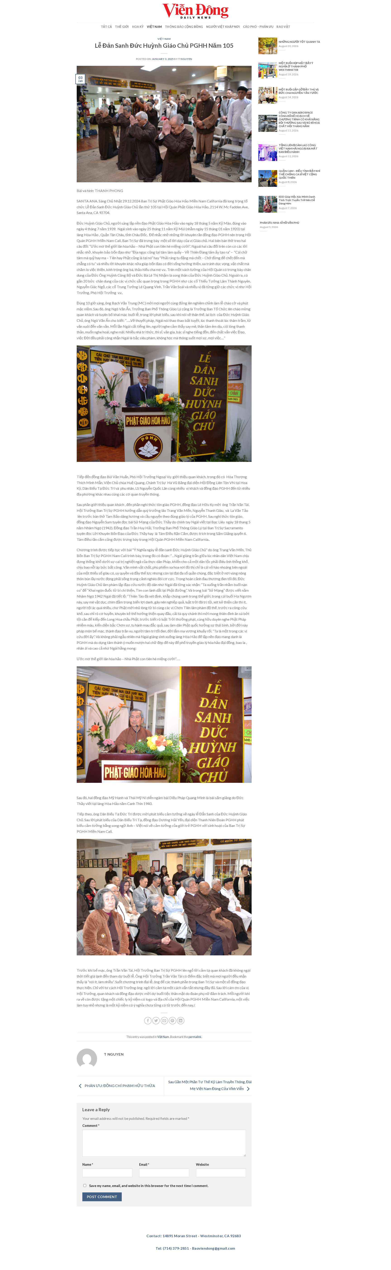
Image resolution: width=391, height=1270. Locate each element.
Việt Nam (154, 26)
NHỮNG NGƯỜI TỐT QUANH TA (299, 41)
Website (202, 1164)
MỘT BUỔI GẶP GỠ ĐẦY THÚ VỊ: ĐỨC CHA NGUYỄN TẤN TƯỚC (299, 91)
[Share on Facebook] (148, 1020)
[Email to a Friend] (164, 1020)
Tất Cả (106, 26)
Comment (90, 1126)
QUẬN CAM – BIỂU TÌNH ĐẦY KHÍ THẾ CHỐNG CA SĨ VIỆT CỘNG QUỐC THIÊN (299, 174)
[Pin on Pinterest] (172, 1020)
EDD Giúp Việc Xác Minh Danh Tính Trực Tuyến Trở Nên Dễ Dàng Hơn (297, 200)
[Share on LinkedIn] (180, 1020)
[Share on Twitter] (156, 1020)
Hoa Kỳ (138, 26)
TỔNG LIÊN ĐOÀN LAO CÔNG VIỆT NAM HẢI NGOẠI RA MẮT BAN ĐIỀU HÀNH (298, 148)
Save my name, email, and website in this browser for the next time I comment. (148, 1186)
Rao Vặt (283, 26)
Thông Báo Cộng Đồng (184, 26)
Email (144, 1164)
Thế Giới (122, 26)
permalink (194, 1037)
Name (87, 1164)
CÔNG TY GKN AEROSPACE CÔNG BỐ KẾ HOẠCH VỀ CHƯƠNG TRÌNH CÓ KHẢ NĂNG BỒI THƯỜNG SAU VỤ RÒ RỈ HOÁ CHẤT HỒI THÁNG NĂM (299, 119)
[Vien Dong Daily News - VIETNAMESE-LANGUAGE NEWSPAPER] (195, 11)
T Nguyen (185, 58)
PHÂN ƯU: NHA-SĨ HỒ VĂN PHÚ (279, 222)
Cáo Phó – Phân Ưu (258, 26)
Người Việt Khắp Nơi (223, 26)
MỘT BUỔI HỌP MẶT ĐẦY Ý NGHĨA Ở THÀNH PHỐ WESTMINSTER (296, 66)
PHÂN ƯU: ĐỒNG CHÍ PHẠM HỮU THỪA (119, 1085)
